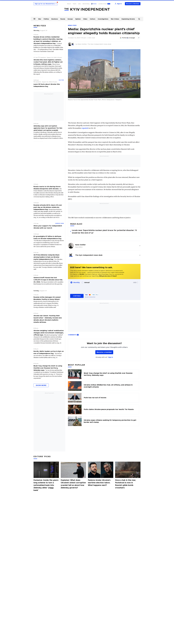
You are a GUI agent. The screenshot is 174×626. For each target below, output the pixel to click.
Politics (46, 19)
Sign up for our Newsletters (45, 3)
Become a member (104, 352)
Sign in (110, 357)
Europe (70, 19)
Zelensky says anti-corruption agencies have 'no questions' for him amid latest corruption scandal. (48, 128)
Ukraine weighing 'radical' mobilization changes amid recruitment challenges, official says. (49, 333)
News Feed (72, 25)
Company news (59, 223)
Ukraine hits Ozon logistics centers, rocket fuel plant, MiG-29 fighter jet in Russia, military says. (48, 62)
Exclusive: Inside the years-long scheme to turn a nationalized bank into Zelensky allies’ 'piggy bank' (46, 485)
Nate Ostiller (80, 245)
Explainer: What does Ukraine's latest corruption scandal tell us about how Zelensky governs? (73, 484)
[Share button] (138, 38)
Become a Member (132, 3)
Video (85, 19)
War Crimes (115, 19)
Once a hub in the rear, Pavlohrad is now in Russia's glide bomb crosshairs (125, 484)
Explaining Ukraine (128, 19)
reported (85, 128)
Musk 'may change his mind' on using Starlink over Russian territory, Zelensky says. (48, 368)
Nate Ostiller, (82, 44)
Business (54, 19)
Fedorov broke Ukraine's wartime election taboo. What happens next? (99, 482)
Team (74, 3)
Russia (62, 19)
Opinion (78, 19)
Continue (77, 296)
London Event (102, 3)
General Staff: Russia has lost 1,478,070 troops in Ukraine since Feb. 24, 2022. (48, 280)
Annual (86, 282)
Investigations (103, 19)
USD (134, 282)
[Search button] (139, 19)
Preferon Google (128, 38)
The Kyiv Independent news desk (99, 44)
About (69, 3)
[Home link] (87, 9)
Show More (41, 385)
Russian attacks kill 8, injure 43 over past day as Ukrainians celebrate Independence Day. (48, 207)
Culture (92, 19)
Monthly (76, 282)
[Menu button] (34, 19)
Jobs (79, 3)
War (39, 19)
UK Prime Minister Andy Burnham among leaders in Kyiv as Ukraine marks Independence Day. (46, 257)
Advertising (86, 3)
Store (94, 3)
